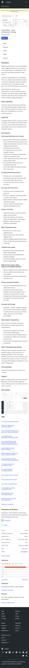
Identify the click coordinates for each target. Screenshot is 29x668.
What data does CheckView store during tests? (8, 499)
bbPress (4, 640)
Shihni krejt (25, 579)
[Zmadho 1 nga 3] (12, 394)
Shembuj (17, 611)
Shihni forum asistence (7, 590)
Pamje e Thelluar (5, 555)
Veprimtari (17, 625)
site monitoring (24, 551)
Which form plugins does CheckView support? (7, 426)
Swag (17, 630)
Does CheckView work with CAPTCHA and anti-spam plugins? (10, 459)
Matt (3, 637)
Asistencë (5, 58)
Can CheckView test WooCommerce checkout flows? (9, 436)
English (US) (25, 548)
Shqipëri (7, 649)
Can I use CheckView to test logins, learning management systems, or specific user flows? (9, 443)
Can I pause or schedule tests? (9, 484)
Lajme (2, 613)
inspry (5, 525)
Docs (2, 372)
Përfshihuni (18, 623)
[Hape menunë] (26, 2)
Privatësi (3, 618)
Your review (4, 579)
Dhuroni (18, 628)
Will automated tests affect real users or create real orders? (9, 454)
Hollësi (4, 43)
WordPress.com (6, 635)
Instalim (5, 50)
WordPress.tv (5, 630)
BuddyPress (5, 642)
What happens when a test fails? (9, 475)
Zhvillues (3, 628)
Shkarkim (4, 38)
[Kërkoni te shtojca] (16, 16)
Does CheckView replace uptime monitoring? (7, 448)
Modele (17, 618)
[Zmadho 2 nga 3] (25, 394)
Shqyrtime (5, 47)
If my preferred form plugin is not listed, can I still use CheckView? (9, 431)
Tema (16, 613)
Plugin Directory (5, 6)
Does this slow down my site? (9, 479)
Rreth (2, 611)
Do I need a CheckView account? (10, 421)
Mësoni (3, 623)
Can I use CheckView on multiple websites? (6, 470)
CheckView (7, 34)
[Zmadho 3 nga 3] (25, 402)
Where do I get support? (7, 504)
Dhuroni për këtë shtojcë (7, 602)
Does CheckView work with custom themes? (7, 493)
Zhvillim (5, 54)
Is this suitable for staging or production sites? (8, 488)
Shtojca (17, 616)
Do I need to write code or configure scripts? (7, 464)
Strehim (3, 616)
